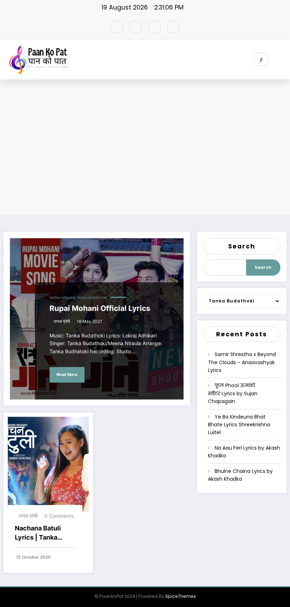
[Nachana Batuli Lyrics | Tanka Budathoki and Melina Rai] (48, 464)
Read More (67, 374)
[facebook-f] (117, 27)
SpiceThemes (180, 596)
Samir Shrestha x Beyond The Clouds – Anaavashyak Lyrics (242, 362)
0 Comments (59, 516)
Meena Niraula (62, 298)
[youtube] (173, 27)
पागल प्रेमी (62, 321)
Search (241, 246)
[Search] (261, 59)
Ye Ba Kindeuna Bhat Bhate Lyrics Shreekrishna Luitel (239, 424)
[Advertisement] (145, 148)
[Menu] (284, 59)
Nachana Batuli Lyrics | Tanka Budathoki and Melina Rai (38, 533)
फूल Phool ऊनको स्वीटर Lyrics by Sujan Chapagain (232, 393)
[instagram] (154, 27)
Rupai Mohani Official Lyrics (100, 308)
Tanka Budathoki (92, 298)
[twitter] (135, 27)
